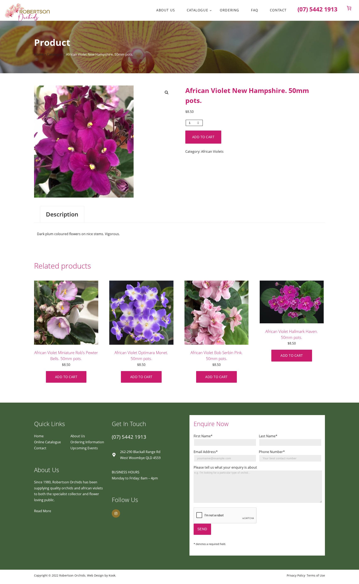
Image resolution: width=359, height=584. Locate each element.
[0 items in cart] (349, 8)
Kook (112, 575)
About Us (77, 436)
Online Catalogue (47, 442)
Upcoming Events (84, 448)
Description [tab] (62, 214)
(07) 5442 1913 (129, 436)
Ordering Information (87, 442)
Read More (42, 511)
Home (39, 54)
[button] (166, 92)
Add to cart (203, 137)
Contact (40, 448)
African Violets (212, 151)
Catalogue (55, 54)
